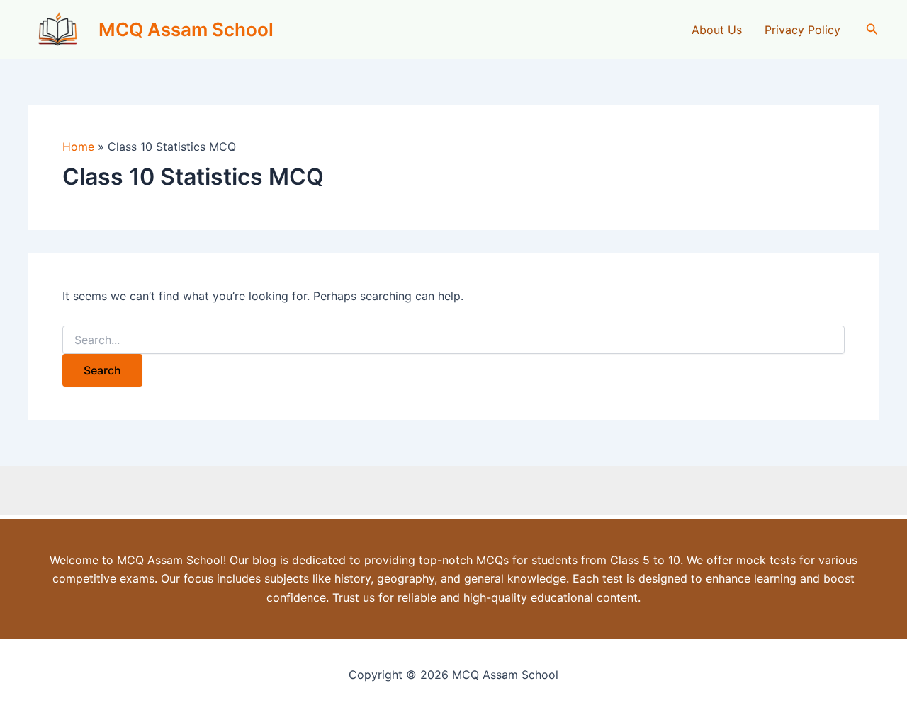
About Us (717, 30)
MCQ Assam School (186, 29)
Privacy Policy (802, 30)
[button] (872, 29)
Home (78, 146)
